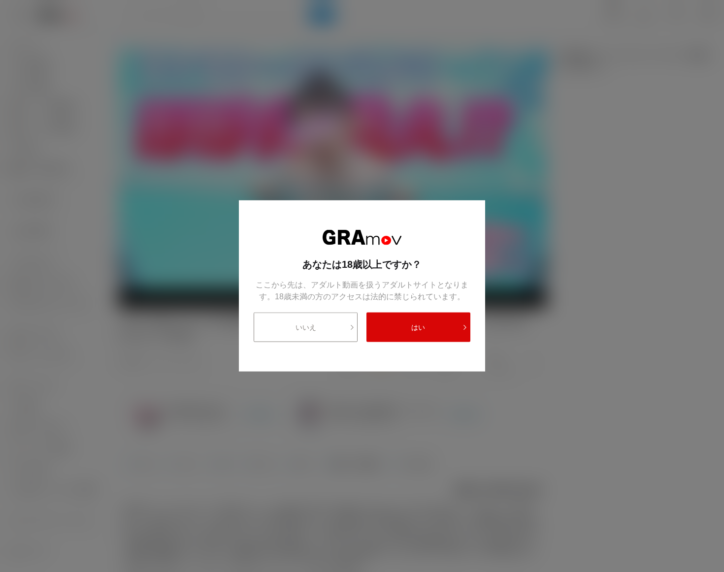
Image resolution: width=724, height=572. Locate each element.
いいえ (306, 327)
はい (418, 327)
